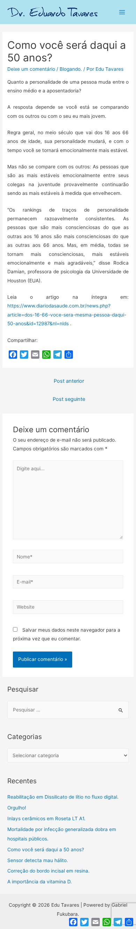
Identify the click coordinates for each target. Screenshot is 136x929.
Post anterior (69, 381)
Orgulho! (16, 807)
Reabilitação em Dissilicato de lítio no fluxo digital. (63, 797)
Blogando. (71, 69)
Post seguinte (69, 399)
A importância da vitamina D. (39, 881)
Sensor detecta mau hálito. (37, 860)
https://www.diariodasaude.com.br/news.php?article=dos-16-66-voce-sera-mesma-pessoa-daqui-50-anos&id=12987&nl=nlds (66, 314)
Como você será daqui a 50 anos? (45, 849)
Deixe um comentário (31, 69)
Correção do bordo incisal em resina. (48, 871)
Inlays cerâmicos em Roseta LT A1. (46, 818)
